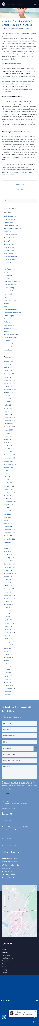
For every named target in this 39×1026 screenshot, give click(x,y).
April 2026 (7, 368)
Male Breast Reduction (12, 281)
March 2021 (8, 554)
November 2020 (9, 567)
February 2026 (9, 374)
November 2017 (9, 651)
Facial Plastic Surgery (11, 256)
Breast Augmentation (11, 225)
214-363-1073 (10, 838)
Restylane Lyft (9, 325)
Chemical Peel (9, 244)
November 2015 (9, 695)
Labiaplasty (8, 275)
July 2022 (7, 508)
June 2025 (7, 399)
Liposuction (8, 278)
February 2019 (9, 623)
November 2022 (9, 495)
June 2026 (7, 364)
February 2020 (9, 589)
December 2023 (9, 455)
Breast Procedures (9, 28)
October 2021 (8, 536)
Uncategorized (9, 347)
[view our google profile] (6, 1000)
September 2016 (9, 688)
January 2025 (8, 414)
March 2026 (8, 371)
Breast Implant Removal (12, 228)
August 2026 (8, 361)
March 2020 (8, 586)
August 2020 (8, 576)
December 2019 (9, 595)
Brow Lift (7, 241)
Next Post (19, 189)
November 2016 (9, 682)
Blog (3, 964)
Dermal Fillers (9, 247)
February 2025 (9, 411)
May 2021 (7, 548)
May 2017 (7, 670)
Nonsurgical (6, 955)
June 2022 (7, 511)
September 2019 (9, 604)
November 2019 (9, 598)
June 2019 (7, 611)
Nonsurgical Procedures (12, 313)
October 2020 (9, 570)
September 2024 (10, 427)
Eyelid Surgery (9, 253)
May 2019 (7, 614)
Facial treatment (10, 260)
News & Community (11, 309)
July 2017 (7, 664)
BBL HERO (7, 213)
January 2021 (8, 561)
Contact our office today (23, 170)
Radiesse (7, 322)
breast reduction (27, 56)
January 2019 (8, 626)
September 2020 (10, 573)
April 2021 (7, 551)
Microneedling (9, 288)
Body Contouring (10, 216)
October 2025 (8, 386)
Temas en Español (10, 337)
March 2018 (8, 639)
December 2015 (9, 692)
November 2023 (9, 458)
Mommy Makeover (10, 291)
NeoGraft (7, 303)
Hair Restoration (9, 269)
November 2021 (9, 533)
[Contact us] (36, 1000)
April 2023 (7, 480)
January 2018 (8, 645)
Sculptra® (7, 328)
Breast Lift (7, 232)
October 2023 (8, 461)
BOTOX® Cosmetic (10, 219)
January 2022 (8, 526)
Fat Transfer (8, 263)
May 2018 (7, 636)
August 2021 (8, 542)
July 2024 (7, 433)
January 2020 (8, 592)
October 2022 (8, 498)
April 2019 (7, 617)
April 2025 (7, 405)
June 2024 (7, 436)
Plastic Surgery (9, 316)
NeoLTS (6, 306)
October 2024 (9, 424)
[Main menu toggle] (35, 4)
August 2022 (8, 505)
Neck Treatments (10, 300)
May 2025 (7, 402)
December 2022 (9, 492)
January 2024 (8, 452)
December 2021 (9, 530)
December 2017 (9, 648)
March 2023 (8, 483)
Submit (7, 793)
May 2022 (7, 514)
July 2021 (7, 545)
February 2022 (9, 523)
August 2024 (8, 430)
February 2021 (9, 558)
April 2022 (7, 517)
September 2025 (10, 389)
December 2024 (9, 417)
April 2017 (7, 673)
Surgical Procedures (11, 334)
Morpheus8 (8, 294)
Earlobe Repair (9, 250)
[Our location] (38, 1000)
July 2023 (7, 470)
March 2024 (8, 445)
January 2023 (8, 489)
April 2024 (7, 442)
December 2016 (9, 679)
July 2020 (7, 579)
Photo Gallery (6, 961)
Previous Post (19, 184)
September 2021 (9, 539)
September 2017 (9, 657)
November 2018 (9, 632)
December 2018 (9, 629)
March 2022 (8, 520)
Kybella (6, 272)
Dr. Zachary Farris (18, 147)
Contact (4, 973)
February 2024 (9, 449)
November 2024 (9, 420)
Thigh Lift (7, 341)
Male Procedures (10, 284)
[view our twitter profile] (4, 1000)
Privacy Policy (7, 789)
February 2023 (9, 486)
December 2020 (9, 564)
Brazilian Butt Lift (10, 222)
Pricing (4, 970)
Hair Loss (7, 266)
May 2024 (7, 439)
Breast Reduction (22, 28)
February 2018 (9, 642)
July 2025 (7, 396)
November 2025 (9, 383)
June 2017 (7, 667)
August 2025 (8, 392)
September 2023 (10, 464)
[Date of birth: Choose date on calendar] (36, 748)
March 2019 (8, 620)
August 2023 (8, 467)
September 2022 (10, 502)
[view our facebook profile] (1, 1000)
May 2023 (7, 477)
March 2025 (8, 408)
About (4, 949)
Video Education (9, 350)
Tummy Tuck (8, 344)
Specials (6, 331)
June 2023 (7, 473)
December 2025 (9, 380)
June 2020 (7, 582)
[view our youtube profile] (9, 1000)
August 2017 (8, 660)
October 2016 (8, 685)
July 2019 (7, 607)
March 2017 (8, 676)
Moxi (5, 297)
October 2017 (8, 654)
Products (7, 319)
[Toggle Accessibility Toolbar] (4, 1017)
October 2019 (8, 601)
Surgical (5, 952)
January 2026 (8, 377)
